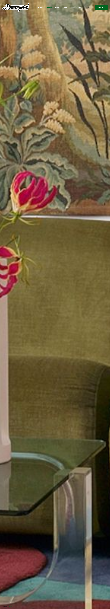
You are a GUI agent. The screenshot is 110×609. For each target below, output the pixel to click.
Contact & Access (76, 7)
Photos (65, 7)
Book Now (101, 7)
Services (49, 7)
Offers (57, 7)
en (89, 7)
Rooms (40, 7)
